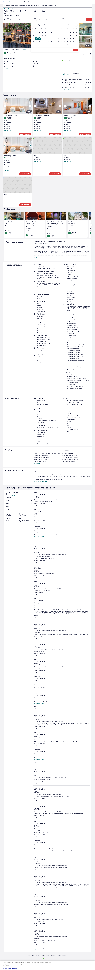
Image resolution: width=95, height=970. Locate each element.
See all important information (40, 481)
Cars (19, 2)
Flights (24, 2)
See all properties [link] (10, 8)
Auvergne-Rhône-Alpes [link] (22, 5)
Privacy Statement (7, 968)
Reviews (13, 495)
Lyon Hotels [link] (30, 5)
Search (89, 19)
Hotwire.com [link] (6, 5)
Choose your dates (25, 134)
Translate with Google (39, 536)
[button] (39, 32)
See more (36, 257)
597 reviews (14, 494)
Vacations (30, 2)
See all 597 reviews (8, 55)
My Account (89, 2)
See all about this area (67, 89)
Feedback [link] (64, 955)
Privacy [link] (29, 955)
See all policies (37, 463)
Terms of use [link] (34, 955)
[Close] (92, 965)
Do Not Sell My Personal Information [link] (53, 955)
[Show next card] (91, 225)
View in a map (66, 74)
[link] (6, 49)
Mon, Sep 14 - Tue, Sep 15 (41, 20)
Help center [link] (40, 955)
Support (83, 2)
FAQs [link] (44, 955)
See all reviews (38, 949)
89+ (89, 45)
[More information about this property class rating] (10, 13)
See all (5, 68)
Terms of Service (14, 968)
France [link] (15, 5)
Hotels (15, 2)
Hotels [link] (11, 5)
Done (75, 50)
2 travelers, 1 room (66, 20)
